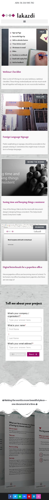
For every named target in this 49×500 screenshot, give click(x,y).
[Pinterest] (29, 496)
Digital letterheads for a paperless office (22, 268)
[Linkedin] (34, 496)
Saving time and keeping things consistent (23, 202)
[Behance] (24, 496)
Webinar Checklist (12, 72)
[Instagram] (38, 496)
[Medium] (19, 496)
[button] (24, 21)
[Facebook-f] (10, 496)
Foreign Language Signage (16, 137)
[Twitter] (15, 496)
